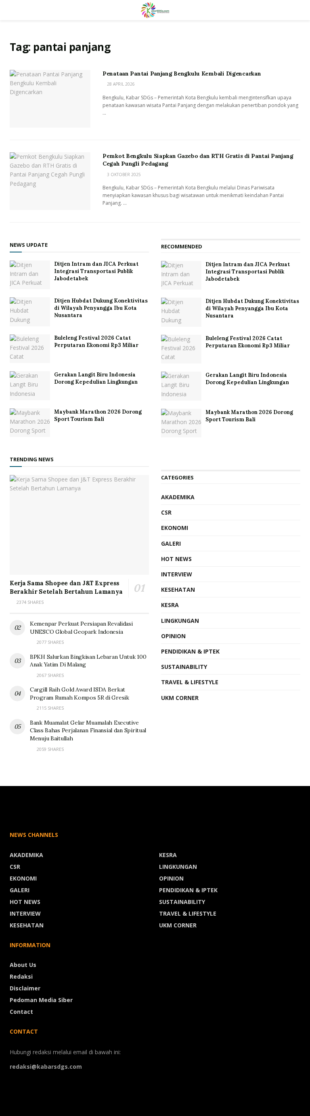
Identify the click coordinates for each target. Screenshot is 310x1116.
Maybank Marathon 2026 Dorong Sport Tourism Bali (98, 415)
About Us (23, 965)
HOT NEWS (176, 559)
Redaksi (21, 976)
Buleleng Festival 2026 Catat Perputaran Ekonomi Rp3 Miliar (96, 341)
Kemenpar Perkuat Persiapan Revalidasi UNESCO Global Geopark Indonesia (81, 627)
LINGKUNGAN (180, 620)
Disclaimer (25, 988)
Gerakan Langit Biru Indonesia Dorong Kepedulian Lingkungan (96, 378)
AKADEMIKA (178, 497)
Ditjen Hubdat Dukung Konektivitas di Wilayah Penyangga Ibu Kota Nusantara (101, 308)
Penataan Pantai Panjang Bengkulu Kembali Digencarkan (182, 73)
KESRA (170, 605)
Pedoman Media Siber (41, 1000)
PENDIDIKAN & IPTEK (190, 651)
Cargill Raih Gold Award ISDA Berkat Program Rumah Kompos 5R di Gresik (79, 693)
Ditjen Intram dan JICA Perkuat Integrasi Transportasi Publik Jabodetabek (96, 271)
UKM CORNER (180, 698)
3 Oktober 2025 (123, 174)
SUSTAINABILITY (184, 666)
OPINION (173, 636)
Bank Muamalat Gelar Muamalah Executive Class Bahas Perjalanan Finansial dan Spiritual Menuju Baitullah (88, 730)
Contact (21, 1011)
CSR (166, 512)
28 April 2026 (120, 84)
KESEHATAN (178, 589)
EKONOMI (174, 528)
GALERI (171, 543)
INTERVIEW (176, 574)
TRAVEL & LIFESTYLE (189, 682)
